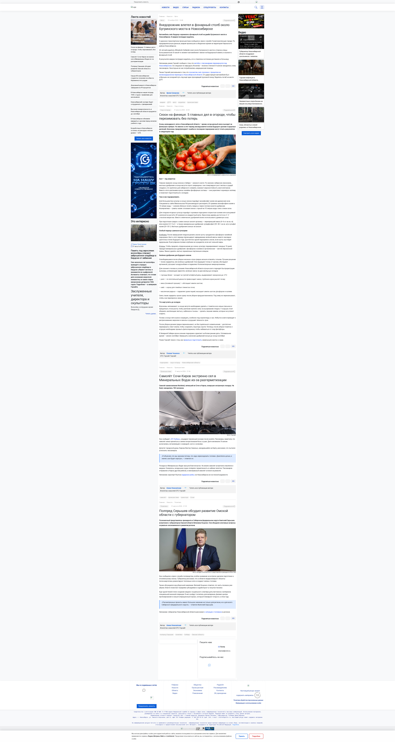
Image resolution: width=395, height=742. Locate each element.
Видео (176, 7)
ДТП (169, 102)
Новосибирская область (191, 363)
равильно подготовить (193, 340)
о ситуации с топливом (213, 612)
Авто (176, 16)
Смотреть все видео (251, 133)
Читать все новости (143, 138)
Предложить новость (141, 2)
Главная (162, 16)
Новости (165, 7)
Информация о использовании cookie (248, 703)
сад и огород (175, 363)
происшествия (192, 102)
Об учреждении (220, 693)
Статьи (185, 7)
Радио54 (196, 7)
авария (162, 102)
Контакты (224, 7)
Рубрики (175, 685)
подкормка (164, 363)
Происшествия (180, 367)
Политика (178, 502)
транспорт (184, 497)
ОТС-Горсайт (180, 96)
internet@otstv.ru (224, 651)
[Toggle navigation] (262, 7)
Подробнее (256, 736)
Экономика (197, 690)
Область (175, 690)
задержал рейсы (188, 475)
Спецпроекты (210, 7)
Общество (197, 685)
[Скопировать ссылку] (233, 86)
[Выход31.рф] (251, 21)
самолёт (163, 497)
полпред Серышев (166, 635)
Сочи (192, 497)
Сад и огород (179, 106)
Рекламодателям (220, 688)
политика (179, 635)
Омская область (198, 635)
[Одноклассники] (227, 86)
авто (174, 102)
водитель (181, 102)
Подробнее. (236, 724)
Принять (242, 736)
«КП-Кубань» (175, 439)
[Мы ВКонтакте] (144, 180)
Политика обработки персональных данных (248, 700)
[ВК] (222, 86)
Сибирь (187, 635)
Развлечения (197, 693)
